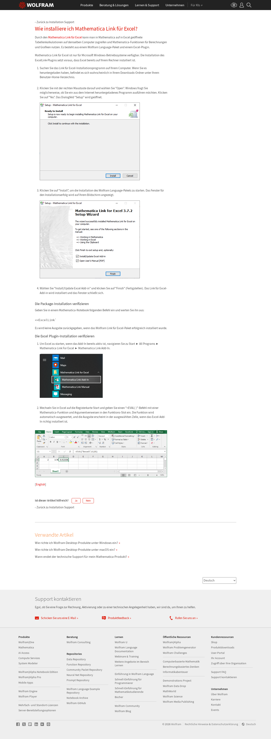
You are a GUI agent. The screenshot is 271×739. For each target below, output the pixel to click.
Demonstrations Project (177, 680)
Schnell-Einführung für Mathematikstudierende (129, 690)
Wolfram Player (27, 696)
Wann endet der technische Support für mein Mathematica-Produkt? (81, 557)
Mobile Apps (25, 682)
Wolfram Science (173, 696)
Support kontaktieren (224, 677)
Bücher (119, 697)
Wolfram (176, 724)
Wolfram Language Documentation (126, 649)
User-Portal (218, 653)
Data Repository (76, 659)
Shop (214, 642)
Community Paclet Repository (84, 669)
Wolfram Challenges (175, 653)
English (40, 484)
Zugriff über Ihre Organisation (228, 663)
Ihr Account (218, 658)
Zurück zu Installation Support (55, 22)
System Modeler (28, 663)
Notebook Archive (77, 698)
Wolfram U (121, 642)
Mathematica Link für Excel (65, 37)
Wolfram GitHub (76, 703)
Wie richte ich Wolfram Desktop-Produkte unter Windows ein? (76, 543)
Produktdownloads (222, 647)
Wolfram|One (26, 642)
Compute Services (29, 658)
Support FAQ (218, 672)
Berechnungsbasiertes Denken (181, 666)
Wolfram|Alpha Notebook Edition (38, 672)
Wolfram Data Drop (174, 686)
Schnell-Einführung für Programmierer (128, 681)
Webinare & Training (127, 656)
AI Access (23, 653)
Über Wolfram (219, 694)
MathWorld (169, 691)
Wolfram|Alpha (172, 642)
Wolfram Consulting (78, 642)
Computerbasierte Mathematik (181, 661)
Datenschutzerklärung (224, 724)
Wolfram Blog (123, 711)
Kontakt (216, 704)
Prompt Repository (78, 680)
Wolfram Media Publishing (178, 701)
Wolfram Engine (27, 691)
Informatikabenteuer (175, 672)
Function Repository (79, 664)
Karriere (215, 699)
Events (215, 710)
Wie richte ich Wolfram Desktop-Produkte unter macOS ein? (75, 550)
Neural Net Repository (80, 675)
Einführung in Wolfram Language (134, 674)
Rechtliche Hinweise (196, 724)
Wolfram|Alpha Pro (29, 677)
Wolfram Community (127, 706)
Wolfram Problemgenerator (179, 647)
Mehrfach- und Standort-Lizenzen (38, 705)
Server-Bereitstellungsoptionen (37, 710)
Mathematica (26, 647)
